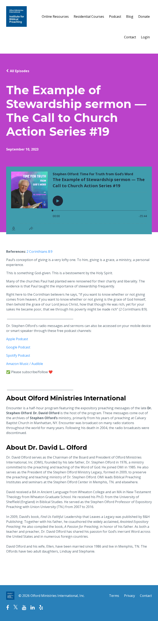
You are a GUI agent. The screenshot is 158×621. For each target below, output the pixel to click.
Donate (144, 16)
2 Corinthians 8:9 (39, 251)
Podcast (115, 16)
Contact (130, 37)
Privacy (129, 595)
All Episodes (19, 71)
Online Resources (55, 16)
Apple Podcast (17, 339)
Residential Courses (89, 16)
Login (145, 37)
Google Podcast (18, 347)
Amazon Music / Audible (24, 363)
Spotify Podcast (18, 355)
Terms (114, 595)
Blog (129, 16)
